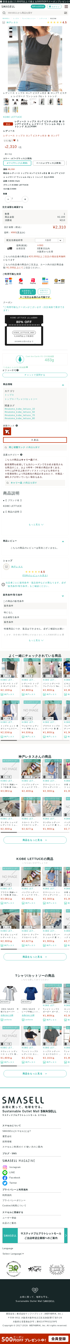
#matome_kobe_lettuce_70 (20, 415)
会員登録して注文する (28, 292)
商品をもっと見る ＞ (35, 840)
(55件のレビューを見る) (35, 575)
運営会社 (7, 1136)
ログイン (56, 7)
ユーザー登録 (9, 1218)
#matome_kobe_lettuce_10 (20, 409)
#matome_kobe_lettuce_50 (20, 412)
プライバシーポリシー (14, 1200)
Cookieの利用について (14, 1205)
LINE (12, 1172)
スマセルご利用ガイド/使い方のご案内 (22, 1147)
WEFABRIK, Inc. (38, 1325)
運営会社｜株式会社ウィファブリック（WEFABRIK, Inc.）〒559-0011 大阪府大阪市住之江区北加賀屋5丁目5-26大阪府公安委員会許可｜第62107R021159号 (35, 1318)
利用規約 (7, 1195)
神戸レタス (12, 22)
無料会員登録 (38, 6)
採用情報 (7, 1141)
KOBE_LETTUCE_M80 (24, 333)
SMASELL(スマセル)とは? (16, 1131)
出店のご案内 (9, 1223)
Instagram (15, 1167)
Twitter (13, 1183)
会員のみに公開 (7, 1015)
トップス (9, 395)
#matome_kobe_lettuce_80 (20, 418)
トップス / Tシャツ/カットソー (21, 399)
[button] (35, 344)
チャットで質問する (34, 375)
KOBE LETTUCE (12, 117)
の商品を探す (24, 447)
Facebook (14, 1177)
